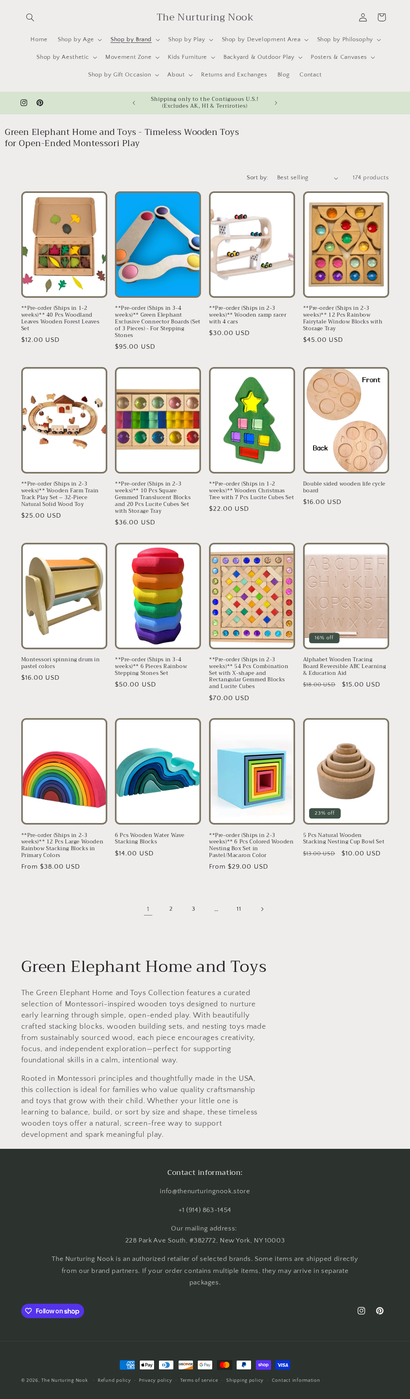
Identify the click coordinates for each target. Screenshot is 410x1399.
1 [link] (148, 909)
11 (239, 909)
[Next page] (262, 909)
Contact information (296, 1380)
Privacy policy (155, 1380)
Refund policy (114, 1380)
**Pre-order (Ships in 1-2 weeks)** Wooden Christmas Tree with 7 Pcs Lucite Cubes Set (251, 491)
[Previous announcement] (134, 103)
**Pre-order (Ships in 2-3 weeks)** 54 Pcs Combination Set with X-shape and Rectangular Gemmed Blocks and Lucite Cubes (248, 673)
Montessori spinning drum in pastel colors (60, 663)
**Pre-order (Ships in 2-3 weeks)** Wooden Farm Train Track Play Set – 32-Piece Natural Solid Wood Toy (60, 494)
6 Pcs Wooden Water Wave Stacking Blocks (150, 839)
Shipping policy (244, 1380)
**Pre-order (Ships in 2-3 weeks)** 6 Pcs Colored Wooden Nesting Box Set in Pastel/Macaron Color (251, 845)
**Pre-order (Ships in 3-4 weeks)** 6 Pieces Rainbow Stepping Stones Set (151, 666)
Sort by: (257, 178)
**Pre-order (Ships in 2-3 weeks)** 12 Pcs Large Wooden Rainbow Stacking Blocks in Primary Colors (62, 845)
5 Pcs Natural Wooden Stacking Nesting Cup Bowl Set (343, 839)
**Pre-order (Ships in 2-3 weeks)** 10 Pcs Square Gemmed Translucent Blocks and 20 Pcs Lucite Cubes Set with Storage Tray (153, 497)
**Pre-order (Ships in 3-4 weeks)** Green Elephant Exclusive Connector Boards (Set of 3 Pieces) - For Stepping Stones (158, 322)
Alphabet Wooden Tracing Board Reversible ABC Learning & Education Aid (344, 666)
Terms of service (199, 1380)
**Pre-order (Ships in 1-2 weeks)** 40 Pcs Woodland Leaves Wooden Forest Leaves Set (60, 318)
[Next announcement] (276, 103)
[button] (30, 17)
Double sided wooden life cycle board (344, 487)
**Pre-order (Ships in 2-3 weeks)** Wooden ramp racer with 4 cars (248, 315)
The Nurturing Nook (64, 1380)
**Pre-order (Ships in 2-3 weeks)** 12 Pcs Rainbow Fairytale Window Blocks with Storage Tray (343, 318)
